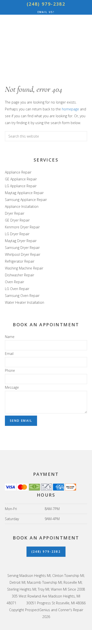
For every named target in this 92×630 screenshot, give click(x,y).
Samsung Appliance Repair (26, 199)
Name (9, 336)
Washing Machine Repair (24, 268)
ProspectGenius (37, 609)
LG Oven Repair (17, 288)
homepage (70, 109)
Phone (10, 370)
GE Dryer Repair (17, 220)
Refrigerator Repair (19, 261)
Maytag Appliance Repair (24, 192)
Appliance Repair (18, 172)
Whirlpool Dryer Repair (22, 254)
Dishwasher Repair (19, 275)
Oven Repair (14, 282)
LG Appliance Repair (21, 186)
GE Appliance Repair (21, 179)
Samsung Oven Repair (22, 295)
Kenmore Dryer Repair (22, 227)
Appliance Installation (22, 206)
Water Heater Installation (24, 302)
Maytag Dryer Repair (21, 240)
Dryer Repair (14, 213)
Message (12, 387)
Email (9, 353)
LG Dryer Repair (17, 234)
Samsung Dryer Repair (22, 247)
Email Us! (46, 12)
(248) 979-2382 (46, 4)
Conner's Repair (46, 42)
